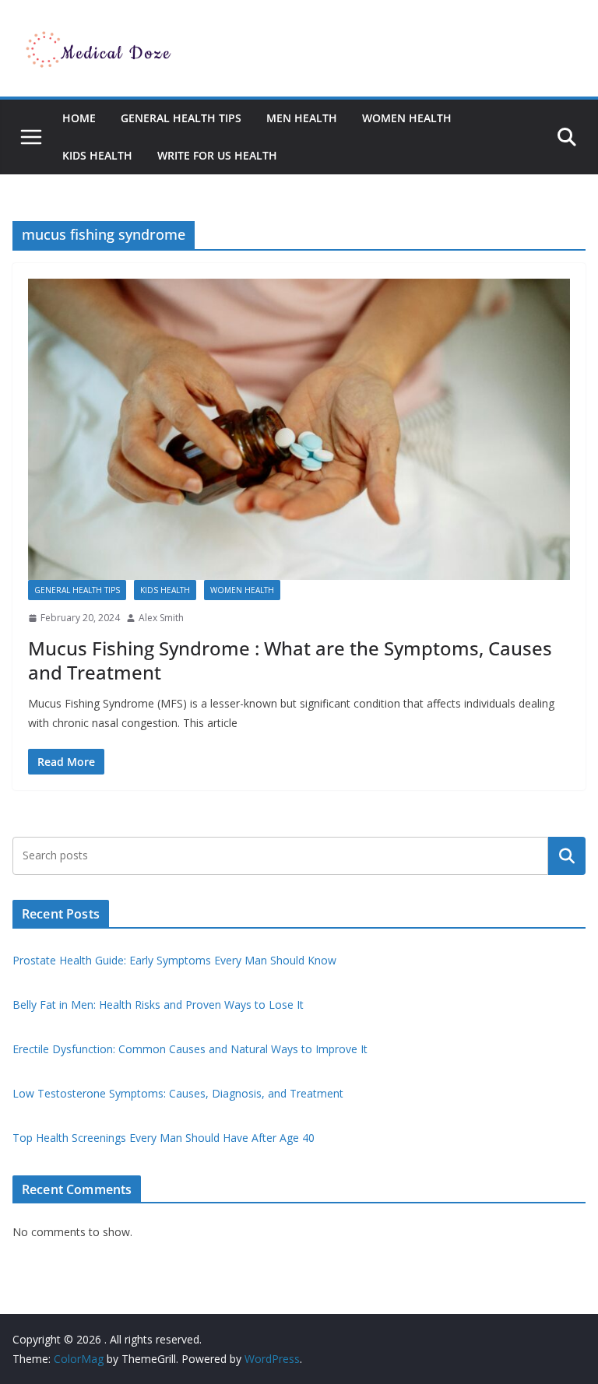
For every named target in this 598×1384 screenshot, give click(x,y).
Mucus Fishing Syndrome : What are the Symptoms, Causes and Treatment (290, 660)
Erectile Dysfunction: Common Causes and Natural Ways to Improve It (190, 1049)
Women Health (407, 118)
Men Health (301, 118)
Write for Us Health (217, 155)
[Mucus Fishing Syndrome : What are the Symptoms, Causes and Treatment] (299, 429)
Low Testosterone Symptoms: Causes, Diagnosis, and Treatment (177, 1093)
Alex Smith (161, 617)
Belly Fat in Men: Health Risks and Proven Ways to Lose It (158, 1004)
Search (567, 855)
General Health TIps (181, 118)
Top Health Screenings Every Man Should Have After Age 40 (163, 1137)
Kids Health (97, 155)
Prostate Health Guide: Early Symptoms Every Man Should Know (174, 960)
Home (79, 118)
